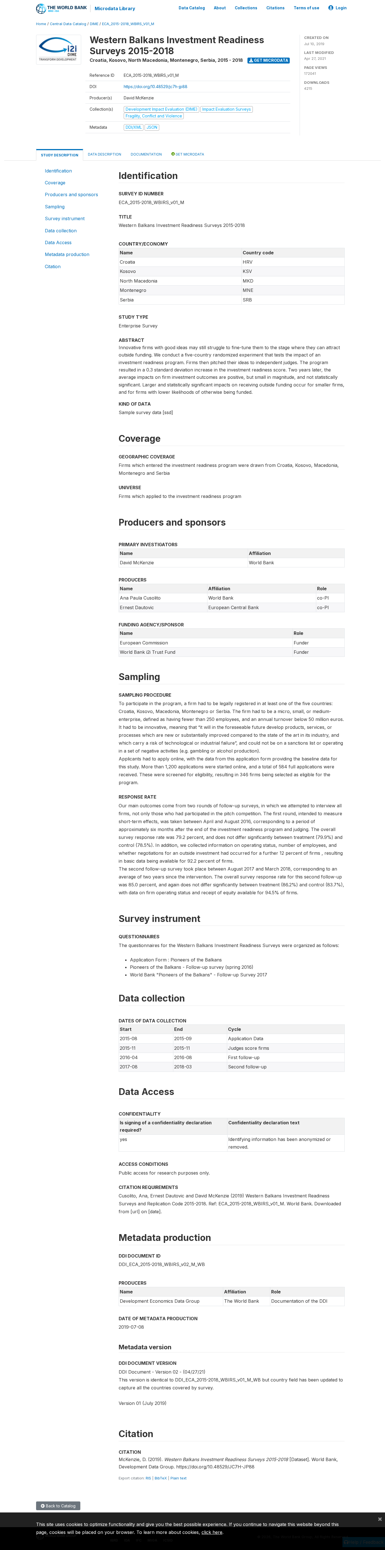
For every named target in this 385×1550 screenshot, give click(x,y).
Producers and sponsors (71, 194)
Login (341, 8)
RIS (148, 1478)
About (220, 8)
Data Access (58, 242)
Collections (246, 8)
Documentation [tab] (146, 154)
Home (41, 24)
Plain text (179, 1478)
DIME (94, 24)
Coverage (55, 182)
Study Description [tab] (59, 155)
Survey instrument (65, 218)
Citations (275, 8)
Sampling (55, 206)
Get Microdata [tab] (189, 154)
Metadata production (67, 254)
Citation (53, 266)
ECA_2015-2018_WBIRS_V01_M (128, 24)
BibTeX (161, 1478)
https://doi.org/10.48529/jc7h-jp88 (155, 86)
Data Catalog (192, 8)
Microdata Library (115, 8)
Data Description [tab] (104, 154)
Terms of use (306, 8)
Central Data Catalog (68, 24)
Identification (58, 171)
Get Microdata (270, 60)
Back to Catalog (60, 1505)
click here (212, 1532)
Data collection (61, 230)
